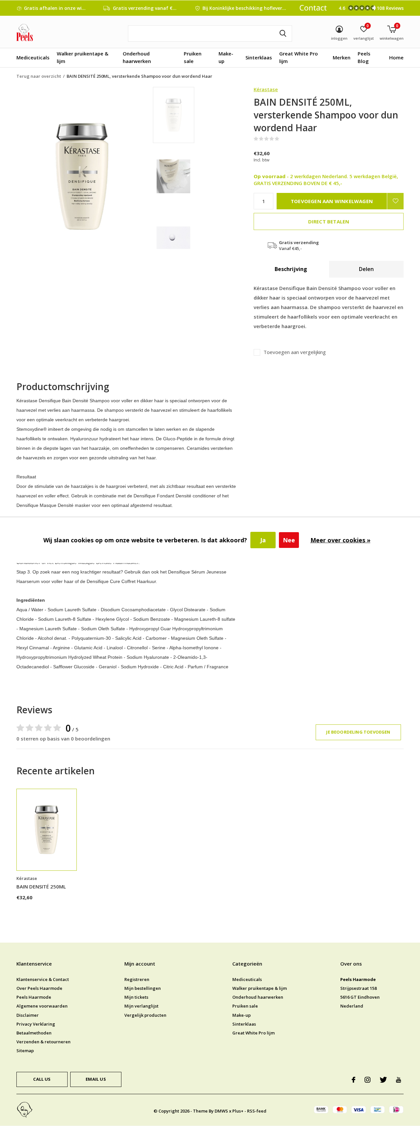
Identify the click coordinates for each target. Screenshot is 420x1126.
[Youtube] (398, 1080)
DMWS (221, 1111)
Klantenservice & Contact (42, 979)
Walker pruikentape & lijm (82, 57)
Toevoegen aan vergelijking (294, 352)
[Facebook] (353, 1080)
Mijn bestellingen (142, 988)
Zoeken (283, 33)
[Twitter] (383, 1080)
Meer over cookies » (340, 540)
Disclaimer (27, 1015)
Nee (289, 540)
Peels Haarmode (33, 997)
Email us (96, 1079)
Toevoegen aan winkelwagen (332, 201)
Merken (341, 57)
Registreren (136, 979)
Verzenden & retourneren (43, 1042)
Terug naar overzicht (38, 76)
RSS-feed (256, 1111)
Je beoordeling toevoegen (358, 732)
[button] (200, 115)
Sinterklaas (258, 57)
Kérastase (266, 89)
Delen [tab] (366, 269)
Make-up (226, 57)
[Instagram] (367, 1080)
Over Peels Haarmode (39, 988)
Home (396, 57)
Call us (42, 1079)
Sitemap (25, 1050)
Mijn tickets (136, 997)
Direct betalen (328, 221)
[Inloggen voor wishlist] (395, 201)
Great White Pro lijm (298, 57)
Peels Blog (364, 57)
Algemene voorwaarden (42, 1006)
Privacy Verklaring (35, 1024)
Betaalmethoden (34, 1033)
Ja (263, 540)
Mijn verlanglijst (141, 1006)
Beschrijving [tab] (291, 269)
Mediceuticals (33, 57)
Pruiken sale (192, 57)
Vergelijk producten (145, 1015)
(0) (283, 139)
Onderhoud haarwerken (137, 57)
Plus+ (237, 1111)
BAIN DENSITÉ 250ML (41, 886)
